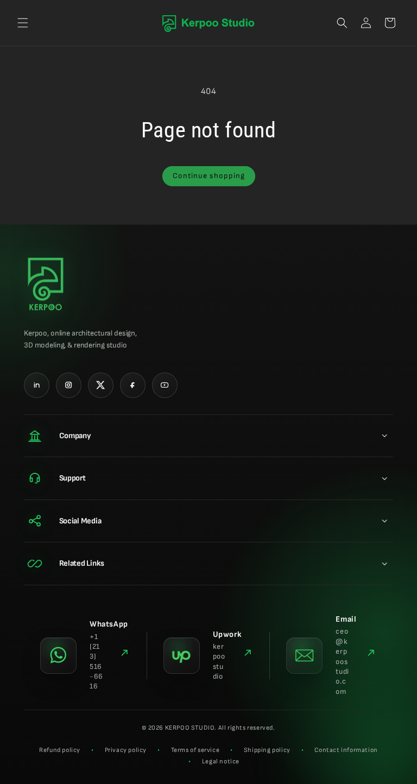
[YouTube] (165, 385)
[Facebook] (133, 385)
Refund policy (59, 750)
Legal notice (220, 761)
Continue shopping (209, 175)
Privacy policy (126, 750)
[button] (23, 23)
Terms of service (195, 750)
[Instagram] (68, 385)
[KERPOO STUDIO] (45, 284)
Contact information (345, 750)
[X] (100, 385)
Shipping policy (267, 750)
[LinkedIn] (36, 385)
